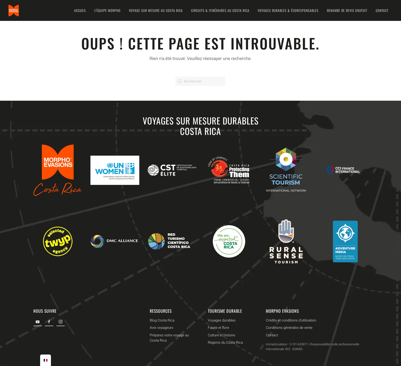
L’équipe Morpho (107, 10)
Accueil (80, 10)
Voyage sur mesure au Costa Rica (156, 10)
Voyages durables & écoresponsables (288, 10)
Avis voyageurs (161, 327)
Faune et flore (218, 327)
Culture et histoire (221, 335)
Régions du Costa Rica (225, 342)
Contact (382, 10)
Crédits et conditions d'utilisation (291, 320)
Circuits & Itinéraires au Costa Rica (220, 10)
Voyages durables (222, 320)
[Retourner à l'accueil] (13, 10)
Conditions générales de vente (289, 327)
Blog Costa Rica (162, 320)
